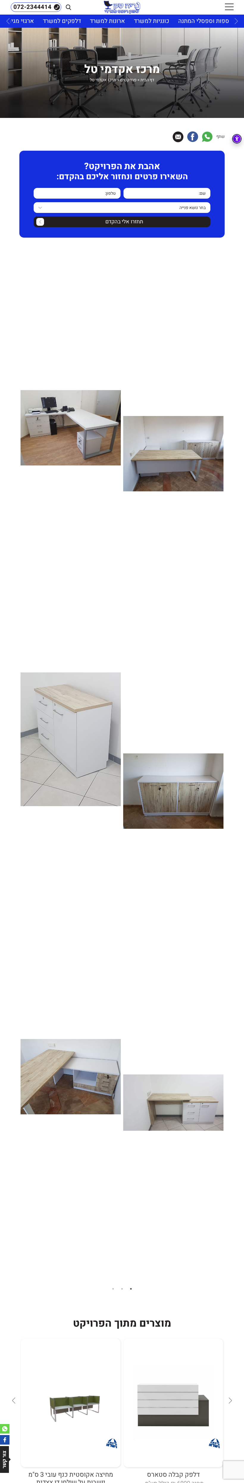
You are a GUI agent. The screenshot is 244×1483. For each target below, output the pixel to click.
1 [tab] (131, 1289)
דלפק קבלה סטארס (173, 1475)
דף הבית (147, 80)
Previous (236, 21)
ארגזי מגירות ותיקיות (68, 21)
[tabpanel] (173, 765)
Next (8, 21)
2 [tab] (122, 1289)
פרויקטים (128, 80)
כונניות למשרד (211, 21)
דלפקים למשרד (122, 21)
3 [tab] (113, 1289)
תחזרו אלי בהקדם (124, 222)
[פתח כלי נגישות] (237, 139)
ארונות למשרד (167, 21)
